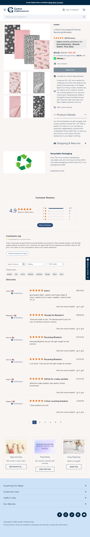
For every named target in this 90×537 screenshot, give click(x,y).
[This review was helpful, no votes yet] (77, 306)
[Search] (84, 17)
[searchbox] (14, 264)
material (39, 274)
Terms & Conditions (23, 525)
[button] (88, 268)
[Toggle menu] (4, 9)
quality (9, 274)
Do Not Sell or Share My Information (54, 525)
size (16, 274)
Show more (11, 279)
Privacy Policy (8, 525)
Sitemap (35, 525)
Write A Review (45, 225)
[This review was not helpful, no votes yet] (81, 306)
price (61, 274)
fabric (55, 274)
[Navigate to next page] (61, 422)
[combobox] (45, 17)
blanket (30, 274)
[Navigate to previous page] (29, 422)
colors (23, 274)
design (47, 274)
